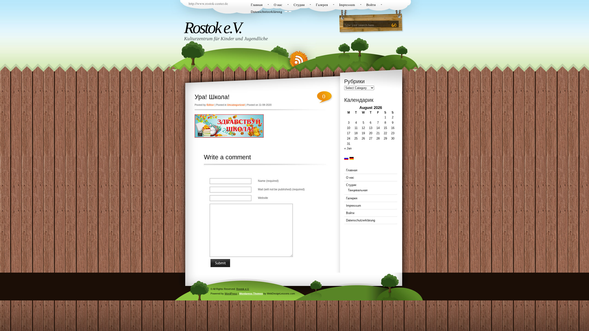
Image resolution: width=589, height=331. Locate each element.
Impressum (347, 4)
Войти (371, 4)
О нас (278, 4)
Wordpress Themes (251, 293)
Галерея (322, 4)
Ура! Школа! (212, 97)
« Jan (348, 148)
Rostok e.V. (212, 28)
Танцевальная (357, 190)
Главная (257, 4)
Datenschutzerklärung (266, 11)
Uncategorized (236, 104)
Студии (299, 4)
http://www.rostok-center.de (208, 3)
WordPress (231, 293)
